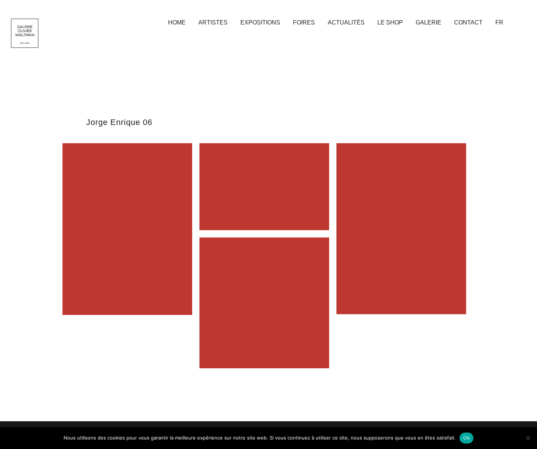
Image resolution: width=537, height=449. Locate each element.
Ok (466, 438)
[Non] (528, 438)
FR (499, 22)
